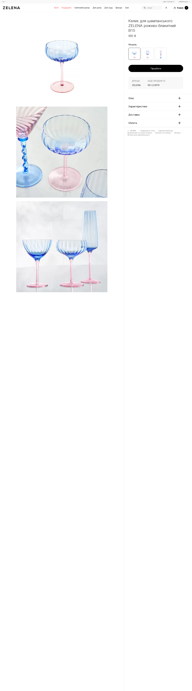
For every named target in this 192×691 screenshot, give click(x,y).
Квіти (56, 7)
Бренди (119, 7)
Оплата (132, 123)
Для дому (97, 7)
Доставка (134, 114)
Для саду (108, 7)
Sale (127, 7)
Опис (131, 98)
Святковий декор (82, 7)
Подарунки (66, 7)
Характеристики (137, 106)
